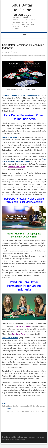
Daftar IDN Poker (23, 326)
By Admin (6, 52)
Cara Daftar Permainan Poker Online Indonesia (20, 95)
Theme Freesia (39, 437)
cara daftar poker (9, 55)
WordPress (5, 439)
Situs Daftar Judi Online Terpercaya (22, 10)
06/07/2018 (16, 52)
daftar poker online (21, 55)
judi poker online (32, 55)
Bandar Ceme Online (16, 167)
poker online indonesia (17, 58)
